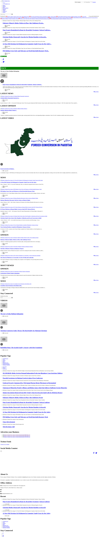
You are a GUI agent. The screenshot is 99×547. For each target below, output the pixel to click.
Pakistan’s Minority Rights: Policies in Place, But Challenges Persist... (23, 23)
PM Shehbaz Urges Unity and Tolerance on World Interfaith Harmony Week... (26, 51)
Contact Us (5, 11)
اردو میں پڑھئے (3, 56)
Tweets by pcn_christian (4, 444)
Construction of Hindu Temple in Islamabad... (10, 273)
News (4, 4)
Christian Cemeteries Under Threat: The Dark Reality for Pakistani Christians (23, 330)
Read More (96, 91)
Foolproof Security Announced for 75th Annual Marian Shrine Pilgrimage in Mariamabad (29, 383)
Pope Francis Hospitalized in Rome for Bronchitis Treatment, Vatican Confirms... (27, 30)
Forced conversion (6, 363)
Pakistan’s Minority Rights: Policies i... (8, 110)
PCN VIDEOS (5, 8)
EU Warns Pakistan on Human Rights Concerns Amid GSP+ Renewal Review (85, 17)
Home (4, 2)
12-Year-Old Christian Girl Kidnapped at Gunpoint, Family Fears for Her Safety (18, 182)
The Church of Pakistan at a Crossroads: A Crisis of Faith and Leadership (16, 257)
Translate (94, 2)
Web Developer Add (9, 427)
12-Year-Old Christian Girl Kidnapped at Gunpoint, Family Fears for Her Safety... (27, 44)
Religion (4, 9)
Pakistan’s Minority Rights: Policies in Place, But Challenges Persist (18, 16)
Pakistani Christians (6, 364)
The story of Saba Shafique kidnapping (11, 314)
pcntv (4, 359)
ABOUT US (7, 3)
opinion (4, 360)
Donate (4, 12)
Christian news (5, 358)
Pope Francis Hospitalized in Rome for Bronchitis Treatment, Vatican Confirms (43, 16)
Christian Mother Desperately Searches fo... (9, 98)
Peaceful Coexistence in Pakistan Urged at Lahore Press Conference (23, 378)
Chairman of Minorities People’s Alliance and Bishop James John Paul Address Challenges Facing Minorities (35, 388)
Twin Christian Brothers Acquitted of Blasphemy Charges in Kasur (61, 18)
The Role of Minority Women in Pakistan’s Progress (10, 18)
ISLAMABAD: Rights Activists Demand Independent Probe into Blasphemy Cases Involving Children (32, 373)
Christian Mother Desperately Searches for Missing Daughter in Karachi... (25, 37)
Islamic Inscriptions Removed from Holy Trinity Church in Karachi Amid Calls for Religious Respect (32, 392)
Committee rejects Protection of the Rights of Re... (11, 285)
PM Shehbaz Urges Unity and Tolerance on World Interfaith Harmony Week (36, 17)
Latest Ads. (5, 368)
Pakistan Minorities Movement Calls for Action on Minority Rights (60, 17)
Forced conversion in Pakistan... (7, 168)
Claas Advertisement (9, 422)
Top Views (5, 366)
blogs (4, 361)
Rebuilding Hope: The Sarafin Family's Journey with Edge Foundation (21, 347)
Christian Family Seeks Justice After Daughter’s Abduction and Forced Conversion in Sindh (35, 18)
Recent (4, 367)
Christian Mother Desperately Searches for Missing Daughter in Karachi (69, 16)
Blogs (4, 7)
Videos (4, 10)
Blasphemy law (5, 362)
